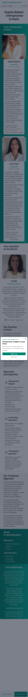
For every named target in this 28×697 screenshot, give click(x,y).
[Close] (25, 339)
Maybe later (14, 357)
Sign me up (14, 354)
